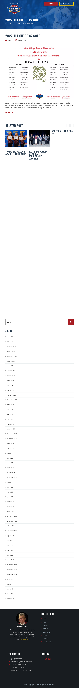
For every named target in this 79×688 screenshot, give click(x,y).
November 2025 (12, 356)
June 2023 (10, 409)
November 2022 (12, 439)
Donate (51, 4)
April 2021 (10, 497)
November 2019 (12, 569)
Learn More (25, 639)
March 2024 (10, 390)
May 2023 (10, 414)
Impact (45, 639)
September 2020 (12, 531)
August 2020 (10, 536)
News (14, 24)
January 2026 (11, 351)
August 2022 (10, 448)
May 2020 (10, 550)
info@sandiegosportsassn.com (21, 662)
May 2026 (10, 342)
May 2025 (10, 366)
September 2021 (12, 477)
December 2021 (12, 473)
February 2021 (11, 506)
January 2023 (11, 429)
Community (46, 632)
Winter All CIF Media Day (62, 132)
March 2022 (10, 468)
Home (7, 24)
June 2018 (10, 589)
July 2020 (9, 540)
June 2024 (10, 385)
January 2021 (11, 511)
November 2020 (12, 521)
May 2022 (10, 463)
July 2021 (9, 482)
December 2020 (12, 516)
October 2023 (11, 405)
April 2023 (10, 419)
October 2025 (11, 361)
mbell (10, 40)
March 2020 (10, 560)
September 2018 (12, 579)
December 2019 (12, 565)
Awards (45, 629)
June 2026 (10, 337)
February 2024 (11, 395)
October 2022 (11, 443)
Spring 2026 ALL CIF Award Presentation (15, 153)
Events (45, 625)
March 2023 (10, 424)
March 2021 (10, 502)
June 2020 (10, 545)
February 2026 (11, 346)
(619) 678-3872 (16, 659)
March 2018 (10, 599)
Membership (47, 642)
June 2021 (10, 487)
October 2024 (11, 380)
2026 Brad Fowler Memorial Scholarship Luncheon (38, 155)
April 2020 (10, 555)
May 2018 (10, 594)
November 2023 (12, 400)
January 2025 (11, 376)
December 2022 (12, 434)
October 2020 (11, 526)
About (45, 622)
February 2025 (11, 371)
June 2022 (10, 458)
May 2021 (10, 492)
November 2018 (12, 574)
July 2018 (9, 584)
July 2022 (9, 453)
